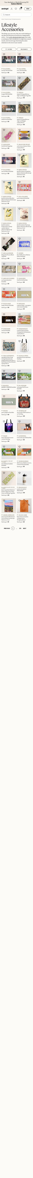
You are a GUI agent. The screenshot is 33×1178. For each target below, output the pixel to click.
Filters (10, 49)
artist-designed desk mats (16, 37)
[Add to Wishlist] (4, 54)
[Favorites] (16, 9)
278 (20, 528)
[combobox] (16, 14)
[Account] (11, 9)
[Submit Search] (4, 15)
